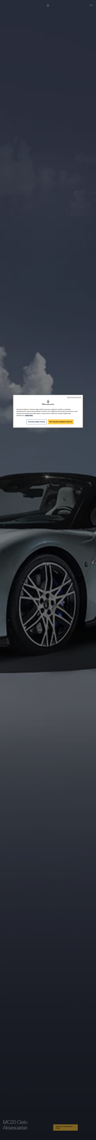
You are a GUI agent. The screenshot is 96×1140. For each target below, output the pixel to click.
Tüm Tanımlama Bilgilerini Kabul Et (60, 422)
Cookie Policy (29, 415)
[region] (48, 411)
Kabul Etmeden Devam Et (74, 397)
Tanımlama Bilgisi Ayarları (36, 422)
